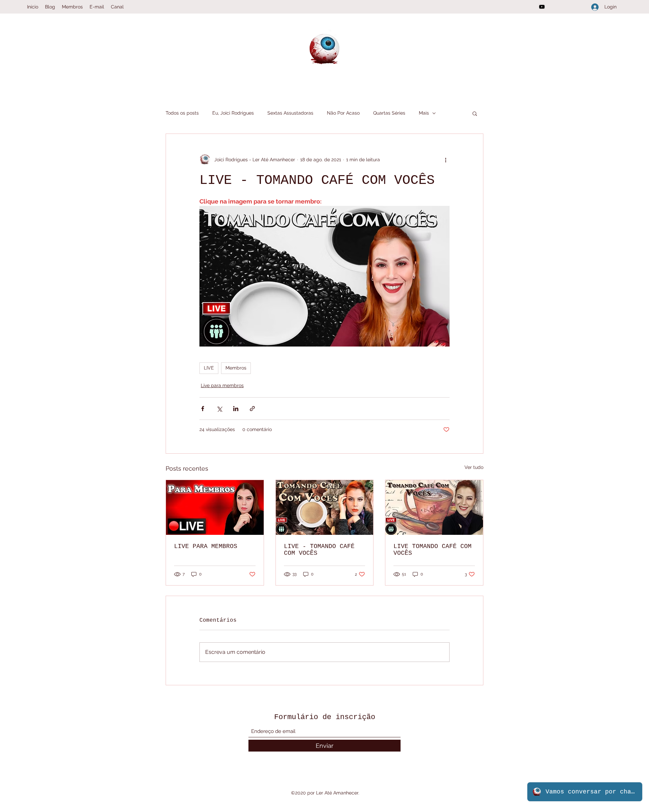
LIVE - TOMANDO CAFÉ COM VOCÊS (319, 549)
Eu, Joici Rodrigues (233, 113)
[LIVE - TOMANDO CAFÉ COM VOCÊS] (325, 507)
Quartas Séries (389, 113)
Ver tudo (473, 467)
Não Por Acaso (343, 113)
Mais (424, 113)
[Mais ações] (445, 160)
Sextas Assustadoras (290, 113)
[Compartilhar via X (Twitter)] (219, 408)
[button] (475, 113)
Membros (235, 368)
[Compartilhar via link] (252, 408)
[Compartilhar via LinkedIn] (236, 408)
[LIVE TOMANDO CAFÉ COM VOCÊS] (434, 507)
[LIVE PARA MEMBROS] (215, 507)
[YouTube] (541, 6)
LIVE (209, 368)
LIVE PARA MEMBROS (205, 546)
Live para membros (222, 385)
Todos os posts (182, 113)
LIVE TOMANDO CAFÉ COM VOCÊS (432, 549)
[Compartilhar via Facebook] (202, 408)
